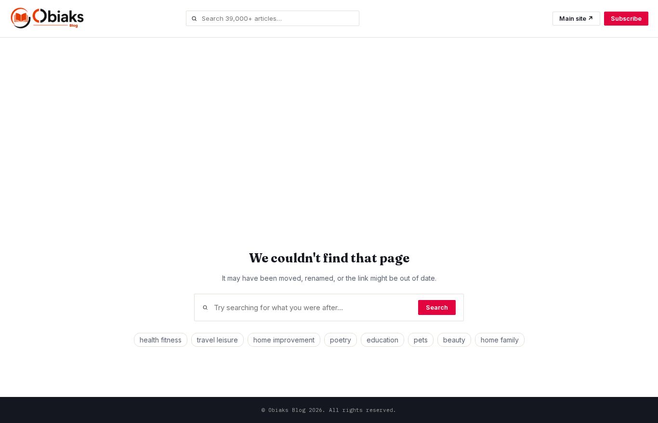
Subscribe (626, 18)
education (382, 340)
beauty (454, 340)
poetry (340, 340)
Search (437, 307)
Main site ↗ (576, 18)
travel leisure (217, 340)
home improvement (284, 340)
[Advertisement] (329, 120)
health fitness (161, 340)
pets (421, 340)
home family (500, 340)
